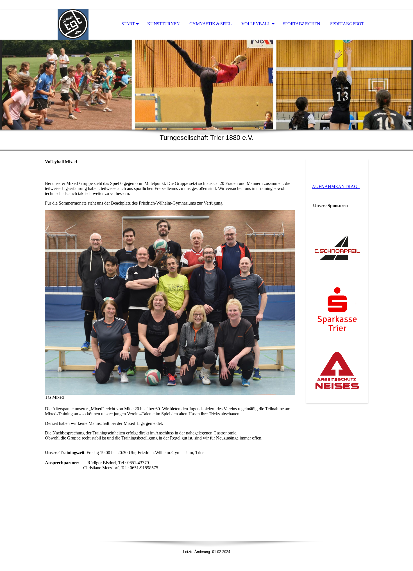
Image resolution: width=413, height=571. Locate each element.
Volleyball (255, 23)
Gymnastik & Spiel (210, 23)
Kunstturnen (163, 23)
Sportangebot (347, 23)
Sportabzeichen (301, 23)
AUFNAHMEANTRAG (336, 186)
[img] (73, 24)
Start (128, 23)
